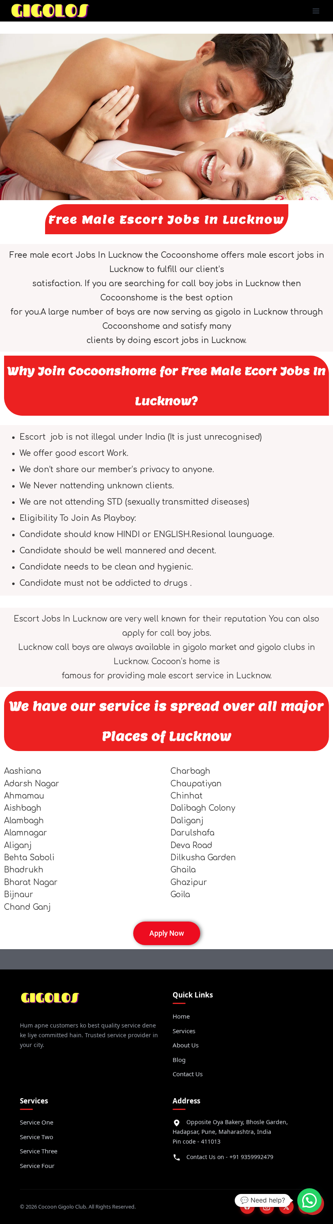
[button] (309, 1200)
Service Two (36, 1137)
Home (181, 1016)
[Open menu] (315, 10)
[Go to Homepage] (50, 1001)
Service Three (38, 1151)
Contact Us (188, 1074)
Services (184, 1031)
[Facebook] (247, 1206)
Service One (36, 1122)
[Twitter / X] (286, 1206)
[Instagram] (266, 1206)
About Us (186, 1045)
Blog (179, 1060)
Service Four (37, 1165)
